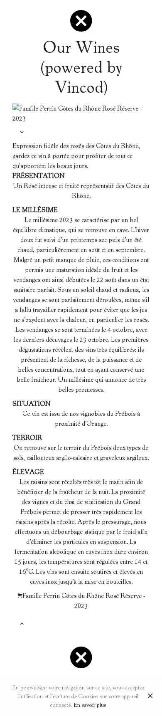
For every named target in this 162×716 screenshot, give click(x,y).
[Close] (150, 696)
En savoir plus (90, 705)
